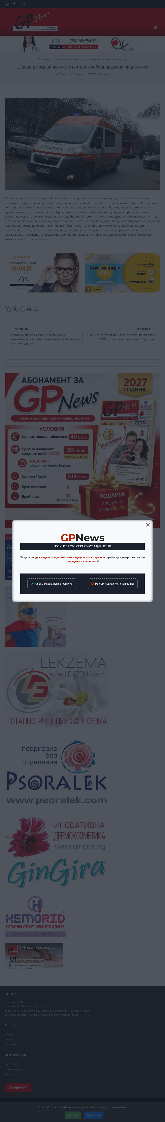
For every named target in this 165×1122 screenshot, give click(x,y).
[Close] (148, 525)
